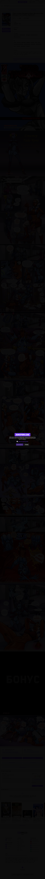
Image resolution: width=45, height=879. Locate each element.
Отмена (26, 444)
